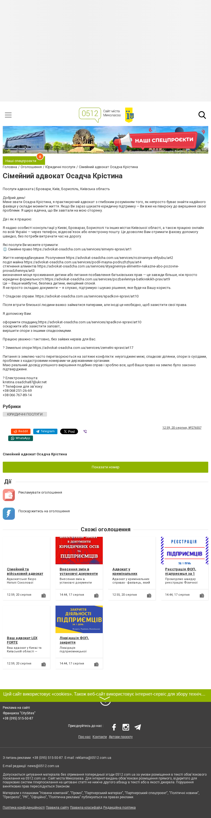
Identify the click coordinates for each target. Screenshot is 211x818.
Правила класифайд (86, 807)
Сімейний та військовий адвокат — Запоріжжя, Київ (25, 573)
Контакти (100, 737)
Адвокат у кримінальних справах (124, 573)
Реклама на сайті (16, 708)
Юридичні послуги (25, 414)
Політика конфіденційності (24, 807)
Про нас (84, 737)
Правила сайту (57, 807)
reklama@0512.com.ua (93, 758)
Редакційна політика (119, 807)
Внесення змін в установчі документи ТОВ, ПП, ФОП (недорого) (79, 575)
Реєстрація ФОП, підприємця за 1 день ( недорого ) (181, 573)
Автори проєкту (121, 737)
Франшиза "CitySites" (19, 713)
